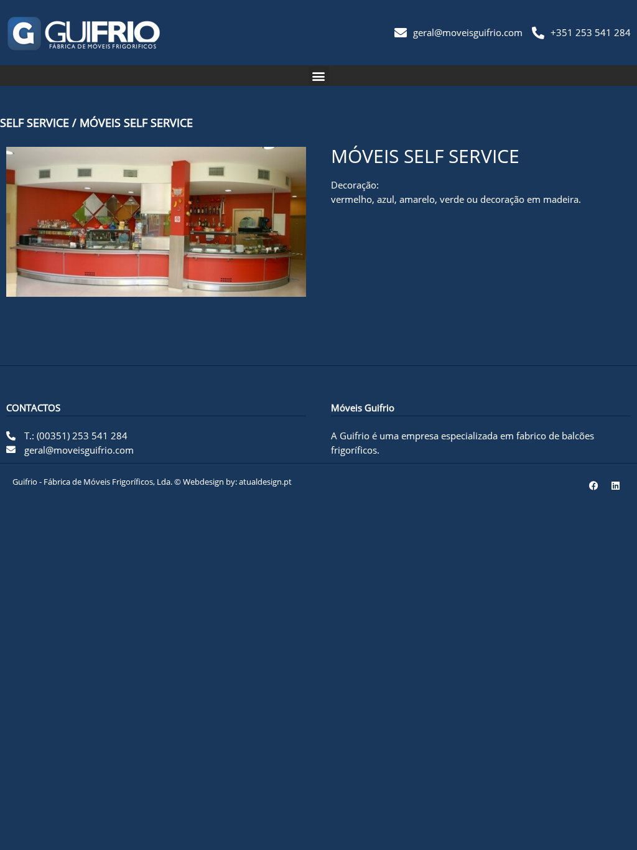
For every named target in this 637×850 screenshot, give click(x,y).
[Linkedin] (615, 485)
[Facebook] (593, 485)
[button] (319, 75)
